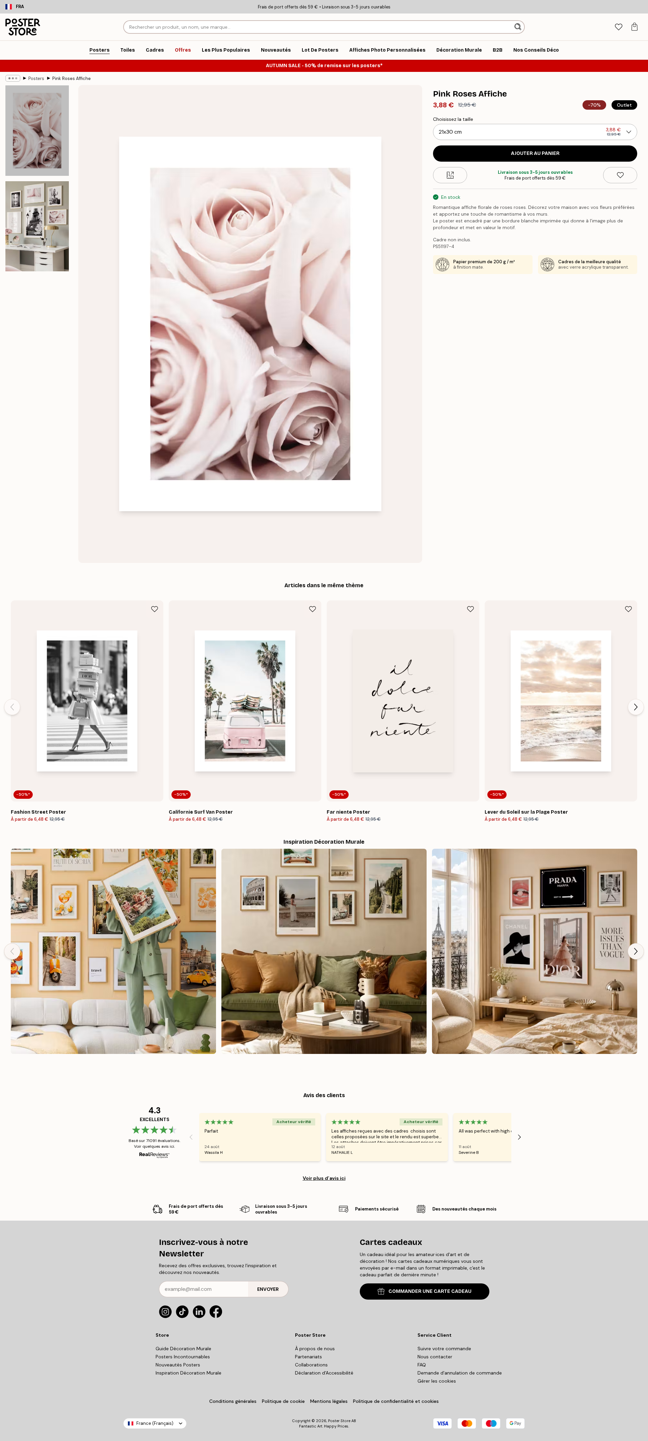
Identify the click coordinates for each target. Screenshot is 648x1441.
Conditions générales (232, 1401)
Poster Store (339, 1420)
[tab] (618, 27)
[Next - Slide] (636, 707)
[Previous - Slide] (12, 707)
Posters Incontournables (183, 1357)
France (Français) (154, 1423)
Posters (36, 78)
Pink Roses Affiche (71, 78)
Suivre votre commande (444, 1348)
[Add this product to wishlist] (620, 175)
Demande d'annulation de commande (459, 1373)
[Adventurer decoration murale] (324, 951)
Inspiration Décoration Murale (188, 1373)
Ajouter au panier (535, 153)
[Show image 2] (37, 226)
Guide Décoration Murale (183, 1348)
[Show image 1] (37, 130)
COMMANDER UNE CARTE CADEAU (429, 1291)
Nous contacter (434, 1357)
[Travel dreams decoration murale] (113, 951)
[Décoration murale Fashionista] (534, 951)
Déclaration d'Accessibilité (324, 1373)
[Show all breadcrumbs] (12, 78)
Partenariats (308, 1357)
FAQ (421, 1365)
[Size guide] (450, 175)
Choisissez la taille (453, 119)
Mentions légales (329, 1401)
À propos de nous (315, 1348)
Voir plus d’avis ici (324, 1178)
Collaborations (311, 1365)
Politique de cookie (283, 1401)
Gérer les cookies (436, 1381)
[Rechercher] (518, 27)
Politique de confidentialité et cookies (396, 1401)
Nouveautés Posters (178, 1365)
